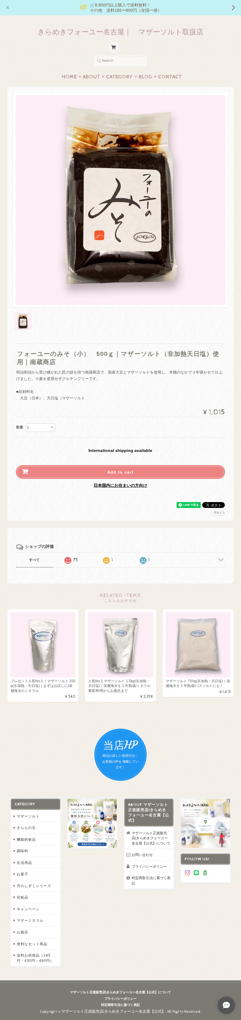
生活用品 (24, 862)
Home (69, 77)
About (91, 77)
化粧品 (22, 897)
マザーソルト (28, 816)
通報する (219, 512)
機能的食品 (26, 839)
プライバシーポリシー (149, 866)
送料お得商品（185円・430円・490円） (35, 957)
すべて (34, 560)
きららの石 (26, 828)
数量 (19, 427)
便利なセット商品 (32, 944)
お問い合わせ (142, 855)
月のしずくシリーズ (34, 886)
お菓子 (22, 874)
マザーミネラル (30, 920)
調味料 (22, 851)
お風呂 (22, 932)
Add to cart (120, 472)
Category (119, 77)
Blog (145, 77)
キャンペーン (28, 909)
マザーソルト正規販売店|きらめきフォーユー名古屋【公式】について (151, 838)
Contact (170, 77)
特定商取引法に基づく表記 (151, 880)
